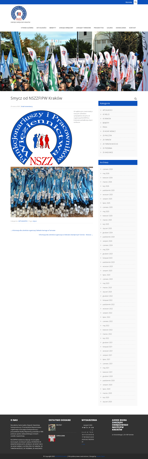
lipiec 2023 (106, 275)
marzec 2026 (107, 182)
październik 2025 (109, 190)
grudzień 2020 (108, 376)
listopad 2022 (107, 300)
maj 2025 (106, 211)
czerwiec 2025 (108, 207)
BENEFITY (53, 28)
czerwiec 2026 (108, 169)
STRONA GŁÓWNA (27, 28)
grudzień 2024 (108, 233)
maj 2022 (106, 326)
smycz (35, 221)
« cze (83, 444)
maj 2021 (106, 368)
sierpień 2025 (107, 199)
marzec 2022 (107, 334)
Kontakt (132, 28)
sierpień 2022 (107, 313)
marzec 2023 (107, 287)
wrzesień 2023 (108, 266)
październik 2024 (109, 237)
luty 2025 (106, 224)
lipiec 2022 (106, 317)
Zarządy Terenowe (83, 28)
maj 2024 (106, 249)
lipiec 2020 (106, 389)
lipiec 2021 (106, 359)
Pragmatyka (99, 28)
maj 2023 (106, 283)
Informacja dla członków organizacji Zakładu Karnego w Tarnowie (33, 230)
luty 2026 (106, 186)
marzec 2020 (107, 393)
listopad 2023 (107, 258)
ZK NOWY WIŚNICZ (109, 131)
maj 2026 (106, 173)
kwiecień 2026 (107, 178)
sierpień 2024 (107, 241)
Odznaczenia (121, 28)
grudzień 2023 (108, 254)
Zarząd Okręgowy (66, 28)
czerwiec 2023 (108, 279)
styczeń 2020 (107, 402)
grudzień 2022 (108, 296)
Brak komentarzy (27, 106)
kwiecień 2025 (107, 216)
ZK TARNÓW (107, 140)
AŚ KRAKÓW (107, 119)
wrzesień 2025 (108, 195)
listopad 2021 (107, 347)
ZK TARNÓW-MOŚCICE (110, 144)
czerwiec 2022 (108, 321)
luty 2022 (106, 338)
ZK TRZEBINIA (107, 148)
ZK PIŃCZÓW (107, 135)
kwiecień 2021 (107, 372)
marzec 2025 (107, 220)
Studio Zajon (100, 456)
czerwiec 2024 (108, 245)
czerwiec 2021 (108, 364)
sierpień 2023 (107, 271)
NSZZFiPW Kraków (61, 456)
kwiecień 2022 (107, 330)
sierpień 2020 (107, 385)
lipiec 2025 (106, 203)
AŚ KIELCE (106, 114)
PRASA (105, 127)
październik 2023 (109, 262)
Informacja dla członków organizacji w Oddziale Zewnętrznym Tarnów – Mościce (66, 235)
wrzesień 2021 (108, 351)
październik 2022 (109, 304)
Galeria (110, 28)
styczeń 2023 (107, 292)
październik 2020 (109, 380)
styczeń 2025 (107, 228)
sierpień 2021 (107, 355)
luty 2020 (106, 397)
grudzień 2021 (108, 342)
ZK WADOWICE (108, 152)
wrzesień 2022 (108, 309)
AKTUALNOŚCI (41, 28)
